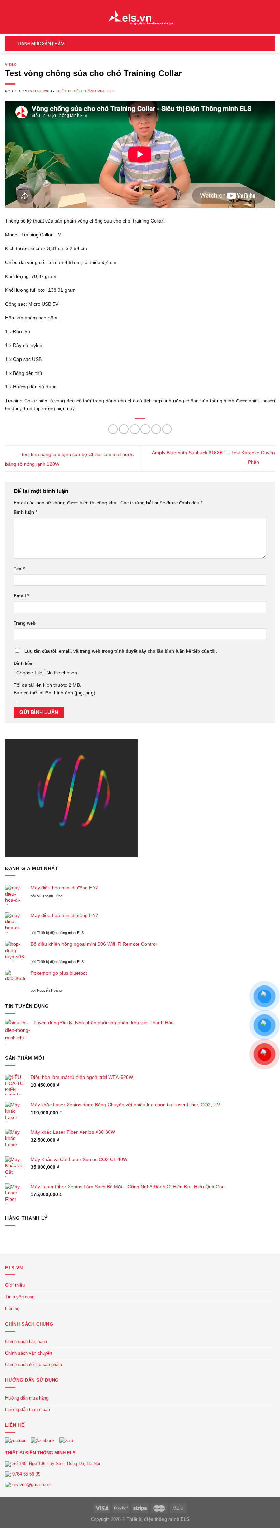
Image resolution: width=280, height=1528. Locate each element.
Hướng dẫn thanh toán (27, 1409)
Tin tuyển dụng (19, 1296)
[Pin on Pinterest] (156, 429)
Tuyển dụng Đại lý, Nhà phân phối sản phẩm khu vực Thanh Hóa (103, 1022)
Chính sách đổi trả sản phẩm (33, 1364)
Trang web (25, 623)
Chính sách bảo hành (26, 1341)
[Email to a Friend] (145, 429)
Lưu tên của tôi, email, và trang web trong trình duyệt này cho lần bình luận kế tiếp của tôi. (120, 651)
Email (21, 596)
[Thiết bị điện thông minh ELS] (140, 17)
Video (11, 64)
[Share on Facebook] (124, 429)
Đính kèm (24, 663)
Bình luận (25, 512)
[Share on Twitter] (135, 429)
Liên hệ (12, 1308)
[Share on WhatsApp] (113, 429)
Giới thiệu (15, 1285)
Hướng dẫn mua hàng (26, 1398)
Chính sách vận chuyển (28, 1353)
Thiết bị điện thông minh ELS (85, 91)
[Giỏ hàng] (270, 17)
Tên (19, 569)
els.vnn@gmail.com (32, 1484)
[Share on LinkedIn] (167, 429)
